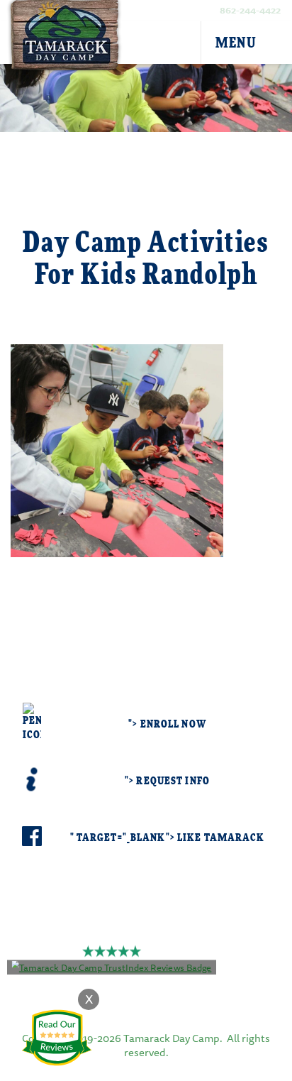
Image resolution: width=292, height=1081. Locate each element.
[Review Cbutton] (56, 1038)
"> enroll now (167, 724)
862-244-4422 (250, 10)
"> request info (167, 781)
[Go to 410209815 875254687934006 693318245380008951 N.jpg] (117, 448)
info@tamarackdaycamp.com (168, 936)
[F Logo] (146, 989)
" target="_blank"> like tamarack (167, 838)
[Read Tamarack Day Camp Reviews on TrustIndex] (112, 966)
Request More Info (146, 595)
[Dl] (272, 43)
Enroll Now (146, 635)
